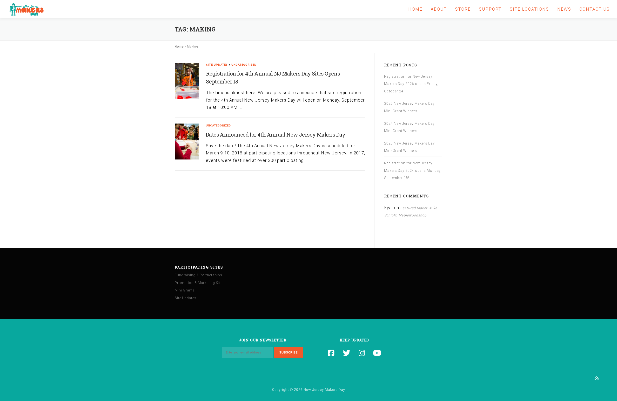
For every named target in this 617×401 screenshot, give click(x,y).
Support (490, 9)
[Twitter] (346, 353)
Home (415, 9)
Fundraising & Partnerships (198, 275)
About (439, 9)
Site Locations (529, 9)
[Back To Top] (596, 378)
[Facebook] (331, 353)
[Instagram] (362, 353)
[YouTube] (377, 353)
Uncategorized (244, 64)
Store (463, 9)
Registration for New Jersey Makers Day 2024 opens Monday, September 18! (413, 170)
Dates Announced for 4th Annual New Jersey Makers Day (275, 134)
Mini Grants (185, 290)
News (564, 9)
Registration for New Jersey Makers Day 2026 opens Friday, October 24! (411, 84)
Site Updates (217, 64)
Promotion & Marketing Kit (198, 283)
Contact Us (594, 9)
